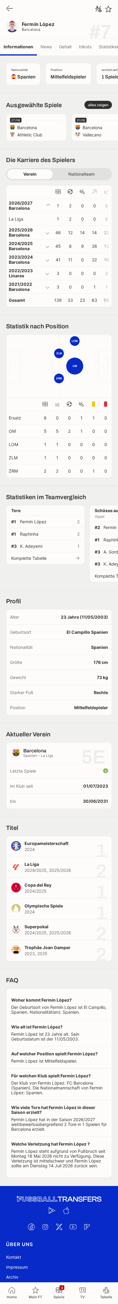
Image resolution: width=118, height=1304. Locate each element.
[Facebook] (31, 1227)
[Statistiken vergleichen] (98, 9)
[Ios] (65, 1210)
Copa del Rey (38, 885)
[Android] (52, 1210)
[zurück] (9, 9)
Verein (30, 174)
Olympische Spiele (44, 905)
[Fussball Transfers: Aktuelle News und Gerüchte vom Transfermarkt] (59, 1199)
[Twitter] (59, 1227)
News (46, 46)
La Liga (16, 219)
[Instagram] (45, 1227)
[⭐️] (108, 9)
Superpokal (36, 926)
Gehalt (65, 46)
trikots (85, 46)
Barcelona (31, 29)
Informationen (18, 46)
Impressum (17, 1267)
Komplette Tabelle (29, 558)
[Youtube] (72, 1227)
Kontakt (13, 1257)
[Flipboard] (86, 1227)
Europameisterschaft (46, 843)
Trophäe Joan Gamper (47, 947)
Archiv (12, 1277)
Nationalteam (81, 174)
